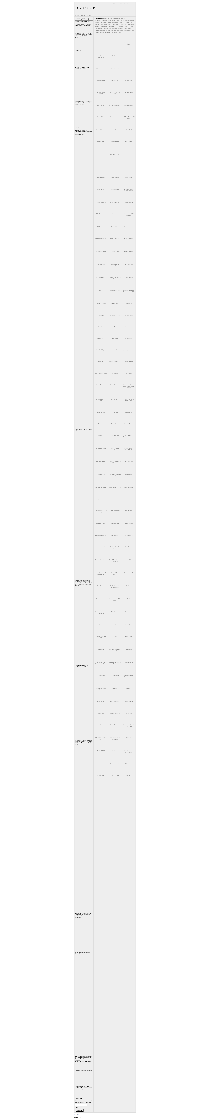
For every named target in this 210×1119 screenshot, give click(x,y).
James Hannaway (114, 775)
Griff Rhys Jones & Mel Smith (129, 117)
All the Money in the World (100, 738)
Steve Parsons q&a (118, 30)
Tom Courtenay (100, 264)
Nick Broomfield (100, 214)
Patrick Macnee (128, 251)
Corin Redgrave (114, 214)
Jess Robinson (101, 763)
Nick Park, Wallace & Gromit (100, 92)
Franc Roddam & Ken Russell (114, 650)
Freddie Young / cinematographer (128, 190)
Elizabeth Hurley (114, 116)
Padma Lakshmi (101, 423)
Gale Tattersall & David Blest (128, 449)
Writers (115, 18)
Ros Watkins (114, 535)
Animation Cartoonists (100, 20)
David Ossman (129, 701)
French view (126, 22)
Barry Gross (128, 636)
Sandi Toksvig (128, 535)
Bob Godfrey (128, 326)
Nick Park (100, 326)
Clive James (128, 177)
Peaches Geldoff (128, 487)
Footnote (128, 775)
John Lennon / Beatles (115, 350)
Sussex (101, 24)
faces (105, 22)
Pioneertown (100, 713)
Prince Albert (128, 763)
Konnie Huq (128, 547)
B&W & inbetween (99, 22)
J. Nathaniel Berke (115, 510)
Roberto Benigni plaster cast (114, 239)
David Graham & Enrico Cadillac (114, 586)
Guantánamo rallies (110, 32)
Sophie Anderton (100, 384)
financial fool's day (99, 28)
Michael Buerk (128, 625)
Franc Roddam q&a (99, 30)
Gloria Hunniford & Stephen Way (101, 573)
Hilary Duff (129, 129)
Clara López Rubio (115, 763)
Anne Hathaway (128, 105)
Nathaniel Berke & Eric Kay (101, 511)
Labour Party (112, 26)
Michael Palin (100, 775)
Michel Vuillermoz (115, 701)
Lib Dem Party (104, 26)
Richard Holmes (100, 474)
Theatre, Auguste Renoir (101, 689)
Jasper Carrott (101, 412)
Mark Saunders (129, 612)
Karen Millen (128, 559)
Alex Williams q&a (108, 30)
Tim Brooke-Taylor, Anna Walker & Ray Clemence (128, 386)
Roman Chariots (114, 724)
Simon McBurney (100, 598)
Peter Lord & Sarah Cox (115, 92)
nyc (109, 24)
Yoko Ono (100, 361)
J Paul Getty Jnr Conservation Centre (128, 436)
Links (133, 4)
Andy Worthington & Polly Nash (101, 612)
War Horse (115, 373)
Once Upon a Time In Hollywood (128, 725)
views (132, 20)
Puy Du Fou (129, 713)
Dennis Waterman (115, 384)
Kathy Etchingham (101, 303)
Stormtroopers (128, 277)
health (131, 26)
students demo (123, 24)
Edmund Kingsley (128, 523)
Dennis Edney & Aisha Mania (115, 599)
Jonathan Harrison (115, 315)
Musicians (104, 18)
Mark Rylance (114, 80)
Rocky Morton (115, 326)
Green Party (97, 26)
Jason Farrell (100, 189)
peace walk (131, 24)
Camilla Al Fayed (100, 350)
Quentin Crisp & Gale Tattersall (115, 462)
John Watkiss (128, 28)
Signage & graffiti (114, 24)
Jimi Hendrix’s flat (115, 290)
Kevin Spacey (128, 141)
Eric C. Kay (128, 499)
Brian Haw (108, 20)
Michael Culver (101, 80)
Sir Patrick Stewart (100, 166)
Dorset (105, 24)
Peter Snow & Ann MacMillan (101, 637)
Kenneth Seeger (100, 461)
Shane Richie (114, 423)
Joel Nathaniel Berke (114, 499)
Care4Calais (114, 28)
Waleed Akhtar (115, 523)
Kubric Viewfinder (115, 166)
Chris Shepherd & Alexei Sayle (128, 751)
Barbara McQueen (101, 153)
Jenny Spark (101, 649)
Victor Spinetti (115, 69)
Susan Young (100, 338)
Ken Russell (101, 435)
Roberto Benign (128, 238)
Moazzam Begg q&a (99, 32)
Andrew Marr (100, 141)
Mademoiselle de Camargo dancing (128, 676)
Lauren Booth (114, 625)
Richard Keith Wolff (86, 8)
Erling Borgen (114, 612)
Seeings (122, 20)
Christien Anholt (128, 573)
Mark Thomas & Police (101, 373)
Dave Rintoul (100, 586)
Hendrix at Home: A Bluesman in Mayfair (128, 291)
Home (110, 4)
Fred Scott (101, 43)
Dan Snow (114, 636)
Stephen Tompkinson (100, 559)
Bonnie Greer (128, 80)
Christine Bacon (100, 523)
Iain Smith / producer (100, 487)
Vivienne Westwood (100, 238)
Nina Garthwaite (128, 598)
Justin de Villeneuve (114, 361)
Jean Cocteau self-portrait (101, 252)
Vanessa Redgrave (101, 202)
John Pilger (129, 56)
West (130, 22)
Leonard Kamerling (101, 448)
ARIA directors (115, 435)
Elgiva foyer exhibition (128, 350)
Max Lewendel (115, 189)
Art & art (110, 18)
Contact (129, 4)
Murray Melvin (129, 202)
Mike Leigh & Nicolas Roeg (128, 43)
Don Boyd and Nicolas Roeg (115, 663)
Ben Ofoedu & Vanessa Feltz (115, 573)
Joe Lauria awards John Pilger (101, 56)
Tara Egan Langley (129, 423)
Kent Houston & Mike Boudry (115, 475)
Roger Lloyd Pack (114, 202)
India (121, 22)
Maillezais (114, 688)
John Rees (100, 625)
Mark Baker (115, 338)
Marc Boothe (128, 474)
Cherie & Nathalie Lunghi (115, 547)
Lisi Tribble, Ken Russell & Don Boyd (100, 663)
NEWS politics (121, 18)
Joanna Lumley (129, 69)
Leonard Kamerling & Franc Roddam (114, 449)
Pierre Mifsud (100, 701)
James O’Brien (115, 303)
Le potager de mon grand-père (115, 738)
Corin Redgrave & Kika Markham (128, 214)
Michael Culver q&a (129, 30)
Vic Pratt (114, 750)
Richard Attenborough (115, 105)
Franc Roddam (129, 92)
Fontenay (96, 24)
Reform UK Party (120, 26)
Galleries (115, 4)
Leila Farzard (128, 586)
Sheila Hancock (115, 141)
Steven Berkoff (101, 547)
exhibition (118, 32)
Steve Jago (101, 315)
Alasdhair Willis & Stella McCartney (115, 153)
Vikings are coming (115, 713)
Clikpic (81, 1117)
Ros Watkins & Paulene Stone (115, 265)
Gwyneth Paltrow (101, 129)
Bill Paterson (100, 227)
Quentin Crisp (115, 251)
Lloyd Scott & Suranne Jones (115, 278)
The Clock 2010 (101, 750)
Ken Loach (114, 56)
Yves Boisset (128, 338)
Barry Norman (101, 177)
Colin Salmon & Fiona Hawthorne (115, 560)
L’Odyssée (128, 737)
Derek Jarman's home (115, 487)
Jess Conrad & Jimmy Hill (100, 399)
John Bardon (114, 399)
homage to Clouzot (100, 499)
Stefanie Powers (100, 277)
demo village (107, 28)
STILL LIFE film (115, 20)
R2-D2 (100, 290)
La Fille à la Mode (128, 662)
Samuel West (100, 116)
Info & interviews (122, 4)
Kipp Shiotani (128, 510)
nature (109, 22)
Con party (127, 26)
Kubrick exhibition (129, 166)
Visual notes (128, 20)
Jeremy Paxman (114, 177)
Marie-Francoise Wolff (101, 535)
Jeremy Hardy (115, 412)
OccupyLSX (121, 28)
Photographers (115, 22)
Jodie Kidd (129, 303)
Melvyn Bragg (114, 129)
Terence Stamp (115, 43)
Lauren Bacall (100, 105)
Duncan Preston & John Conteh (129, 399)
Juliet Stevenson (100, 69)
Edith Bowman (129, 153)
